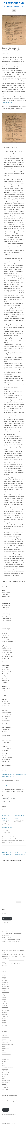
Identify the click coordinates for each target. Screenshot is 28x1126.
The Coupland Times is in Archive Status (11, 932)
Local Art (4, 1056)
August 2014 (5, 994)
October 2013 (5, 1012)
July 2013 (4, 1018)
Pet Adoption (5, 1069)
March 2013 (4, 1025)
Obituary (4, 1065)
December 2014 (5, 986)
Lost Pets (4, 1061)
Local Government (6, 1057)
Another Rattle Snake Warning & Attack (11, 939)
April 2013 (4, 1024)
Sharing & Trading (6, 1072)
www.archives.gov (6, 786)
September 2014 (5, 992)
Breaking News (5, 1037)
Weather (4, 1084)
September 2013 (5, 1014)
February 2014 (5, 1005)
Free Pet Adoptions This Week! (7, 828)
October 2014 (5, 990)
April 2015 (4, 979)
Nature (3, 1063)
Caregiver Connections (7, 1041)
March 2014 (4, 1003)
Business (4, 1039)
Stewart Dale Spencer (7, 842)
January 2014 (5, 1007)
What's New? (5, 1087)
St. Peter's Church (6, 1080)
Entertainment (5, 1048)
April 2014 (4, 1001)
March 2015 (4, 980)
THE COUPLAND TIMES (14, 3)
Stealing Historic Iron (7, 937)
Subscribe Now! (6, 918)
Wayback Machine (6, 1082)
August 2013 (5, 1016)
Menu (14, 10)
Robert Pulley (5, 964)
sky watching (5, 1074)
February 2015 (5, 982)
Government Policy (6, 1054)
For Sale (4, 1052)
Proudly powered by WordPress (8, 1123)
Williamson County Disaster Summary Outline (19, 817)
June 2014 (4, 997)
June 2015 (4, 977)
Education (15, 837)
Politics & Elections (6, 1071)
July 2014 (4, 995)
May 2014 (4, 999)
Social (3, 1076)
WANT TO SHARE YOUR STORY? (17, 954)
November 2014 (5, 988)
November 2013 (5, 1010)
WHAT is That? (5, 1086)
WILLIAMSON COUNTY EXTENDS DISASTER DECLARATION (6, 818)
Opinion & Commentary (7, 1067)
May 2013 (4, 1022)
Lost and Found (5, 1059)
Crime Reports (5, 1042)
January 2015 (5, 984)
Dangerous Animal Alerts (7, 1044)
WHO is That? (5, 1089)
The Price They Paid (7, 102)
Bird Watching (5, 1035)
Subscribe (5, 1110)
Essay (3, 1050)
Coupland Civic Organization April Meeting (11, 941)
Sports (3, 1078)
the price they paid (13, 840)
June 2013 (4, 1020)
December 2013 (5, 1009)
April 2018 (4, 975)
